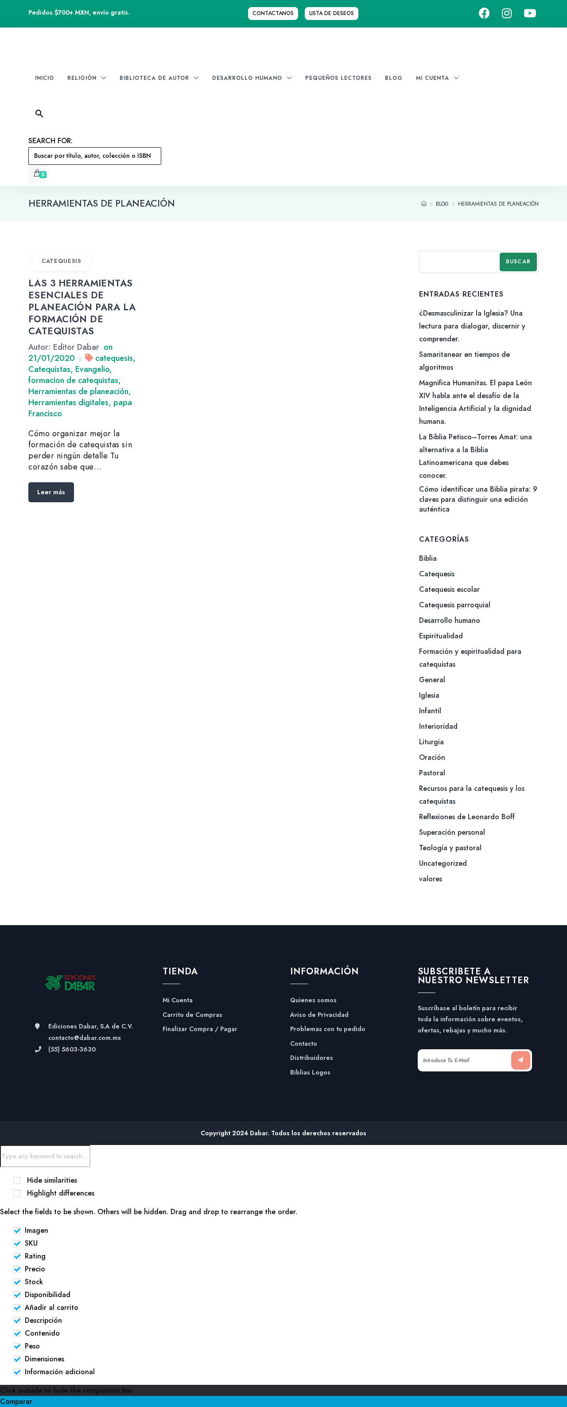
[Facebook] (484, 13)
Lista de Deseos (331, 13)
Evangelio (92, 369)
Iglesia (429, 695)
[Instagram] (506, 13)
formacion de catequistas (73, 380)
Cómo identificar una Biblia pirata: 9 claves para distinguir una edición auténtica (478, 499)
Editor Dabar (76, 347)
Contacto (303, 1044)
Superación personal (452, 832)
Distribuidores (311, 1058)
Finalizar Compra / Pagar (200, 1029)
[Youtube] (530, 13)
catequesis (114, 358)
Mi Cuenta (178, 1000)
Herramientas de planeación (78, 391)
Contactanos (273, 13)
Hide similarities (51, 1180)
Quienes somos (313, 1000)
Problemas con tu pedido (327, 1029)
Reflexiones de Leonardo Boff (467, 817)
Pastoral (432, 773)
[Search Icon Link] (94, 116)
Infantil (430, 711)
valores (430, 879)
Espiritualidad (441, 636)
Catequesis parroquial (454, 605)
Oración (432, 757)
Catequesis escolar (449, 589)
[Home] (424, 204)
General (432, 680)
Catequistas (49, 369)
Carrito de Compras (192, 1015)
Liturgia (431, 742)
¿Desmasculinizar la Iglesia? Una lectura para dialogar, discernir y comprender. (472, 326)
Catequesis (62, 261)
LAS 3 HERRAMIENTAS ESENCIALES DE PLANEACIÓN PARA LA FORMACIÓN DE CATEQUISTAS (82, 307)
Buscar (518, 262)
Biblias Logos (310, 1072)
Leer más (51, 492)
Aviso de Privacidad (319, 1015)
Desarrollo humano (449, 620)
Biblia (428, 558)
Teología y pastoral (450, 848)
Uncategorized (443, 863)
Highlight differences (59, 1193)
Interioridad (438, 726)
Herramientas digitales (68, 402)
